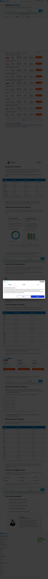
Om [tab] (38, 284)
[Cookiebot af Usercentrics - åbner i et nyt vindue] (40, 282)
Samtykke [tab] (10, 284)
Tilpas (23, 296)
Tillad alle (37, 296)
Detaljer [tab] (24, 284)
